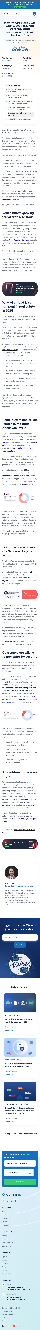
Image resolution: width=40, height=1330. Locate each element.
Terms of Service (7, 1314)
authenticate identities (17, 699)
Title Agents (6, 1246)
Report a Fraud (7, 1274)
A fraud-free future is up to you (19, 119)
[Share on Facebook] (16, 49)
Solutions (5, 1215)
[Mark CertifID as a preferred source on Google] (26, 49)
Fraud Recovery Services (19, 240)
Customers (6, 1218)
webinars (6, 442)
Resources (6, 1225)
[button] (34, 14)
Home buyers (7, 1239)
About (4, 1211)
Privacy (4, 1321)
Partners (5, 1222)
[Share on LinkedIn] (20, 49)
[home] (11, 13)
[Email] (23, 49)
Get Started (6, 1264)
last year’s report (26, 484)
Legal (3, 1317)
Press (4, 1267)
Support (5, 1260)
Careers (5, 1270)
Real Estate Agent (8, 1243)
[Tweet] (13, 49)
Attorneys (5, 1236)
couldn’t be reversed (10, 200)
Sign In (4, 1257)
